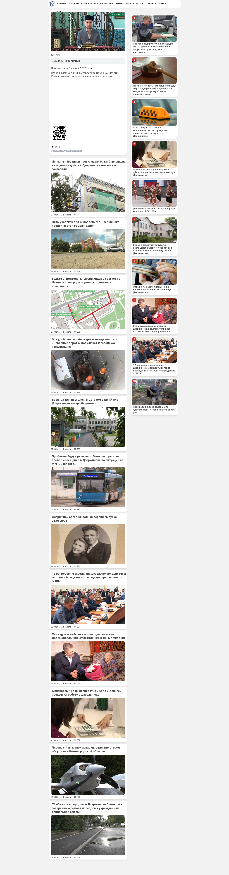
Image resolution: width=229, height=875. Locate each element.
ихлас (57, 151)
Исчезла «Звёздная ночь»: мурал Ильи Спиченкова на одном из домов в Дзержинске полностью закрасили (89, 165)
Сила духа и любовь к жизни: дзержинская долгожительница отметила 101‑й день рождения (89, 636)
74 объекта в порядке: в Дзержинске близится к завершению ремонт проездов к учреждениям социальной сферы (87, 808)
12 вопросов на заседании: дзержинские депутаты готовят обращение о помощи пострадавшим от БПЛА (89, 577)
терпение (76, 151)
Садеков (66, 151)
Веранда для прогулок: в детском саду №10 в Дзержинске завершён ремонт (85, 401)
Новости (67, 215)
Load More (88, 866)
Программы (117, 15)
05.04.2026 (55, 55)
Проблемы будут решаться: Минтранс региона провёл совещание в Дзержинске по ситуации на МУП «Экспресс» (87, 460)
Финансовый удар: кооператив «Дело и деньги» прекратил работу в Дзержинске (86, 692)
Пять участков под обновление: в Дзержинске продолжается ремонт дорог (85, 223)
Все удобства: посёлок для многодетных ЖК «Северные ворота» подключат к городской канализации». (84, 343)
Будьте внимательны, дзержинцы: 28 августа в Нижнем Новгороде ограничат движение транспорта (86, 282)
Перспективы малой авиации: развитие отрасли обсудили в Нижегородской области (87, 749)
